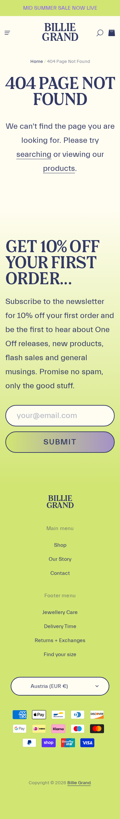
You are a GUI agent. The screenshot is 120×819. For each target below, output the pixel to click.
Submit (59, 441)
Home (36, 61)
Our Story (60, 559)
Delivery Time (60, 626)
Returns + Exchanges (60, 640)
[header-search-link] (100, 32)
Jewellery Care (60, 612)
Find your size (60, 654)
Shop (60, 545)
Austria (49, 686)
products (59, 168)
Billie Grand (60, 33)
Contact (60, 573)
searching (33, 154)
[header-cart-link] (111, 32)
